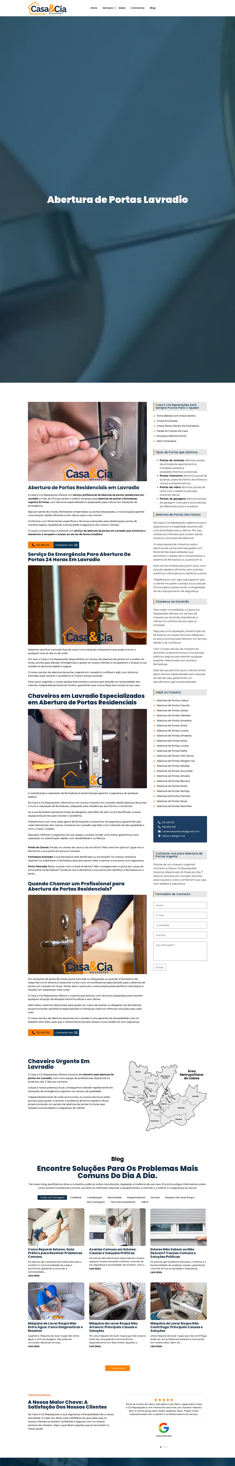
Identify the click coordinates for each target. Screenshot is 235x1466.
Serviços (108, 8)
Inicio (94, 8)
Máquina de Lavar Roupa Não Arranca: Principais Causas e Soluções (113, 1327)
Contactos (138, 8)
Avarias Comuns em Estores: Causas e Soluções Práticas (112, 1251)
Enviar (160, 967)
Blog (152, 8)
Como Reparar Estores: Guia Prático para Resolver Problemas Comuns (55, 1253)
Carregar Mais (117, 1368)
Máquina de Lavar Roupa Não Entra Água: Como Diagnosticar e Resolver (55, 1327)
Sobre (121, 8)
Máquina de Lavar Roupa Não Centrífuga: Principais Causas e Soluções (176, 1327)
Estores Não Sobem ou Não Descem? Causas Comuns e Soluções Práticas (173, 1253)
